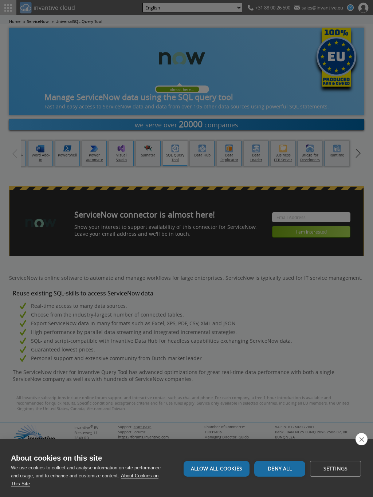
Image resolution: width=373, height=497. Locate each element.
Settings (335, 468)
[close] (362, 439)
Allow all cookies (216, 468)
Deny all (280, 468)
